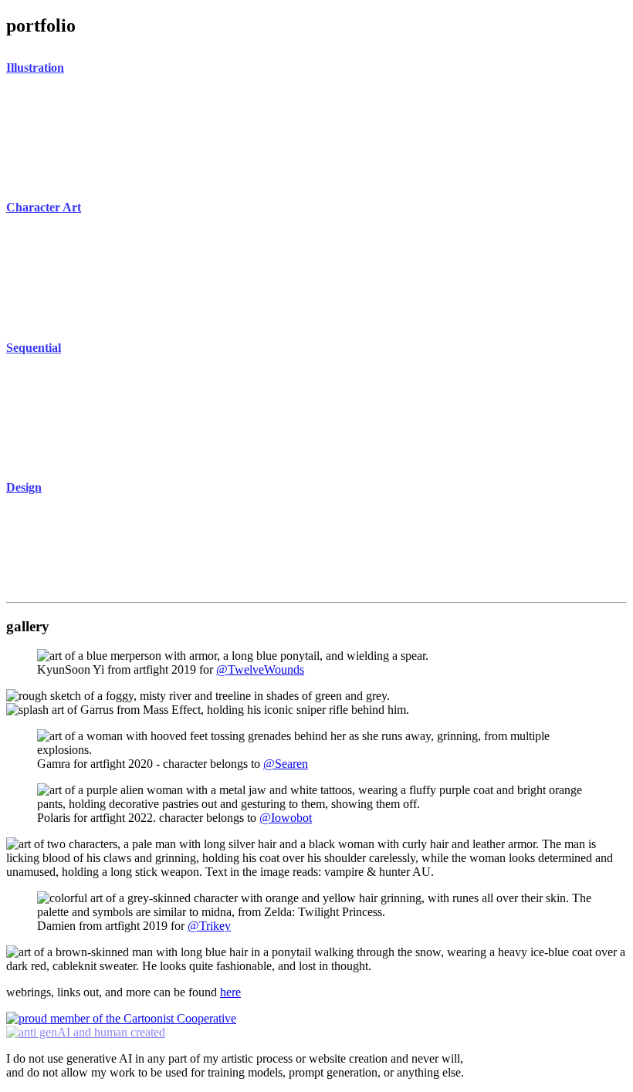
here (230, 992)
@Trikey (209, 925)
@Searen (285, 763)
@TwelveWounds (260, 669)
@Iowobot (285, 817)
